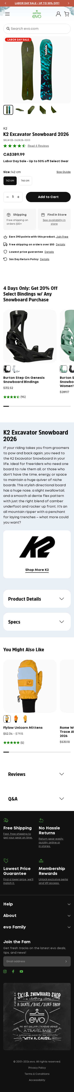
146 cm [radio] (25, 181)
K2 (5, 128)
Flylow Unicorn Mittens (23, 727)
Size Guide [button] (64, 172)
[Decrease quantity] (7, 197)
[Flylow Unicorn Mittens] (30, 686)
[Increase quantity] (18, 197)
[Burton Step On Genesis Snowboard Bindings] (30, 336)
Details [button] (60, 245)
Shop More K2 (37, 570)
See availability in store (54, 222)
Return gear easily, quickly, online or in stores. (51, 842)
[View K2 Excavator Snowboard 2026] (8, 110)
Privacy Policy (37, 1068)
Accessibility (37, 1080)
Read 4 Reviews (38, 145)
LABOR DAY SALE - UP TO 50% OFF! (37, 3)
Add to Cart (48, 197)
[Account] (58, 14)
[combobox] (37, 29)
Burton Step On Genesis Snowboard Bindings (24, 380)
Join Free (62, 237)
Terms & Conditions (37, 1074)
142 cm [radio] (10, 181)
